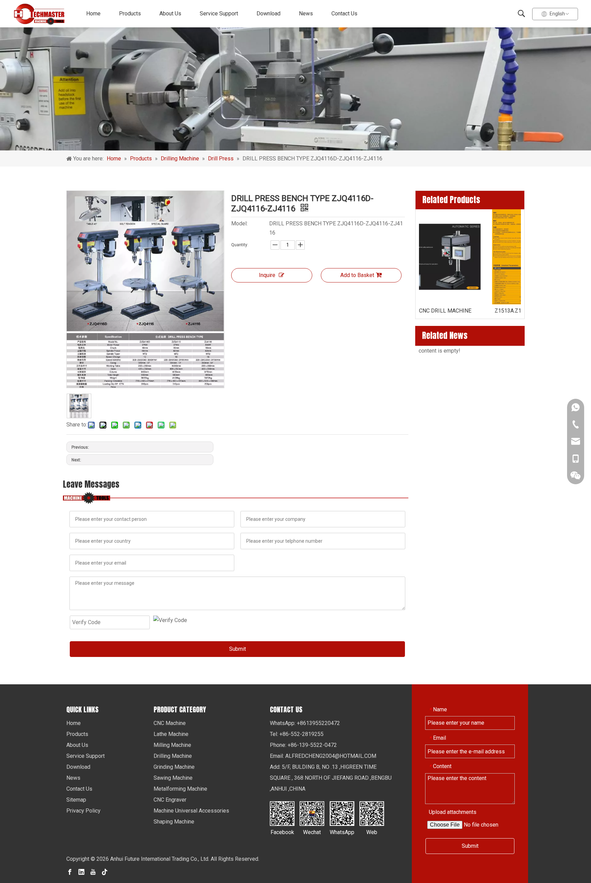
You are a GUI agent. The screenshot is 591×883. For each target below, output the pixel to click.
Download (268, 13)
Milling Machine (172, 745)
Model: (239, 223)
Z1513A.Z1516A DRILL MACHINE (470, 310)
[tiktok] (104, 871)
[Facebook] (69, 871)
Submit (237, 649)
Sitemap (76, 799)
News (306, 13)
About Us (170, 13)
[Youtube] (93, 871)
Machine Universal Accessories (191, 810)
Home (93, 13)
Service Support (219, 13)
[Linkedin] (81, 871)
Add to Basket (357, 275)
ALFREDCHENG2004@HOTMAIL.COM (330, 756)
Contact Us (344, 13)
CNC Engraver (170, 799)
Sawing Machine (173, 778)
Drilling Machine (173, 756)
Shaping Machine (174, 821)
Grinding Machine (174, 767)
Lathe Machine (171, 734)
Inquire (267, 275)
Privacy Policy (83, 810)
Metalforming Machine (180, 789)
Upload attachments (452, 812)
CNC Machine (170, 723)
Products (130, 13)
